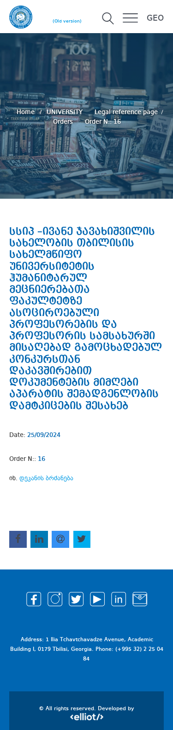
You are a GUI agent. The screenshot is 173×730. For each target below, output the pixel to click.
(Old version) (67, 21)
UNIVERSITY (65, 112)
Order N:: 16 (103, 121)
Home (26, 112)
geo (155, 18)
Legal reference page (126, 112)
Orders (64, 121)
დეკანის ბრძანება (46, 478)
